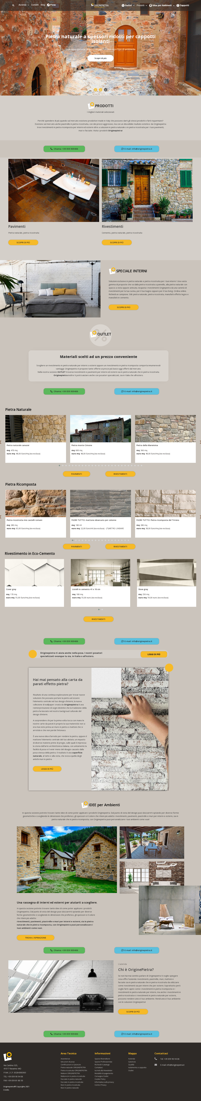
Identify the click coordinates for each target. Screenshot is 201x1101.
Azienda (22, 5)
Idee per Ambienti (162, 5)
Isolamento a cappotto (137, 1067)
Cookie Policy (100, 1079)
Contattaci (99, 1067)
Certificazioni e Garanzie (71, 1064)
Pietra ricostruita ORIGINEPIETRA (74, 1070)
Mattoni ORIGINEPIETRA (70, 1073)
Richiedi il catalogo (102, 1064)
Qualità (131, 1064)
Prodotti (140, 5)
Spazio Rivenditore (102, 1058)
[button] (95, 89)
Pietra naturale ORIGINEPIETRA (73, 1067)
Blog (43, 5)
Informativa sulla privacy (104, 1082)
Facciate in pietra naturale (71, 1079)
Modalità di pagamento (104, 1073)
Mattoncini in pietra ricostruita (73, 1076)
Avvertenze (65, 1058)
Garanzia (132, 1061)
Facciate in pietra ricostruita (72, 1082)
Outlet (128, 5)
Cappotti (184, 5)
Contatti (35, 5)
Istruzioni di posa (68, 1061)
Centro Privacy (100, 1085)
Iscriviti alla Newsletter (103, 1070)
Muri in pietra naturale (70, 1088)
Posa (53, 5)
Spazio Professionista (103, 1061)
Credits (6, 1090)
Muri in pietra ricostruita (70, 1085)
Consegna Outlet (101, 1076)
